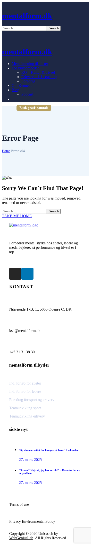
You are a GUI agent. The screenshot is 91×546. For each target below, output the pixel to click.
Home (6, 151)
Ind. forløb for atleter (25, 383)
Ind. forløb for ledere (25, 391)
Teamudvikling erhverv (27, 416)
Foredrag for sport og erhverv (31, 400)
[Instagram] (15, 274)
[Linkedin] (27, 274)
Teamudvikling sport (25, 408)
